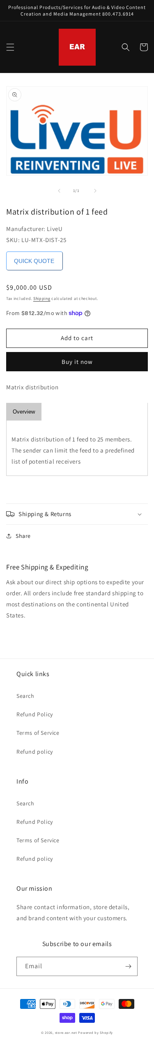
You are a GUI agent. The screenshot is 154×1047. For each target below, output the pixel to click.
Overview (24, 412)
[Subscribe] (128, 966)
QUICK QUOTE (34, 261)
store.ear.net (66, 1032)
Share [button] (23, 536)
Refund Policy (34, 714)
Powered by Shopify (95, 1032)
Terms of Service (38, 732)
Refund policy (34, 751)
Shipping (42, 298)
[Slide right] (95, 191)
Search (25, 696)
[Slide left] (59, 191)
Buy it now (77, 362)
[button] (10, 47)
